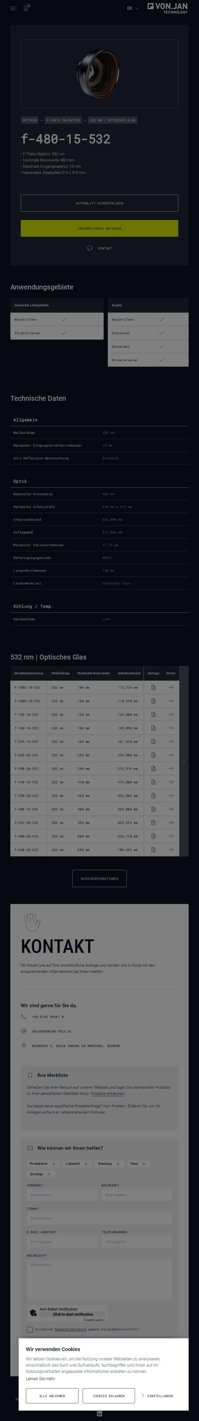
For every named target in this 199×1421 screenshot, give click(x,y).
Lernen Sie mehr (40, 1378)
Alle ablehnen (52, 1396)
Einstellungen (160, 1396)
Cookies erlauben (109, 1396)
